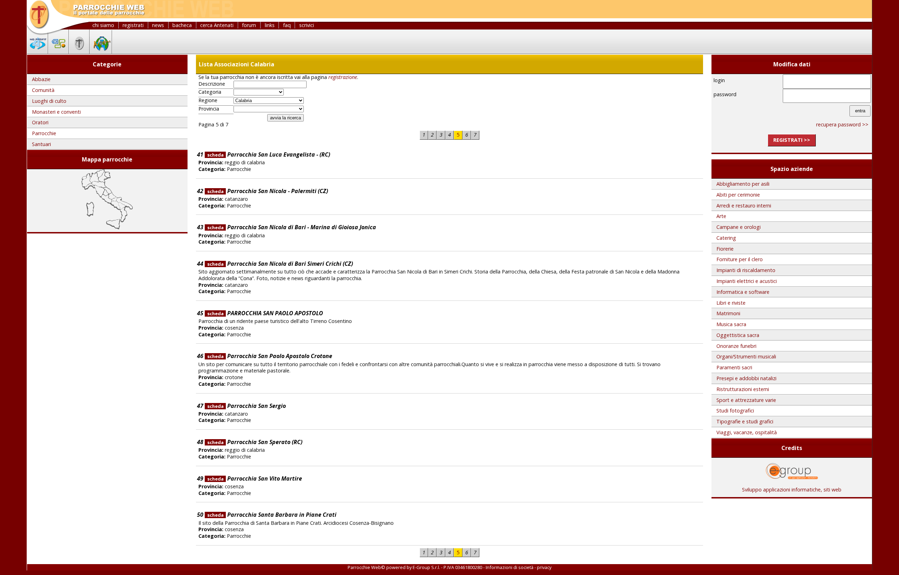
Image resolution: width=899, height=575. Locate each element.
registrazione (342, 77)
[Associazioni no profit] (37, 51)
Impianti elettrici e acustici (746, 281)
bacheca (182, 25)
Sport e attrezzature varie (746, 400)
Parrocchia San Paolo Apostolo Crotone (269, 356)
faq (287, 25)
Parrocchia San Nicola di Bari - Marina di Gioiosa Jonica (291, 227)
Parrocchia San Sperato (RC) (254, 442)
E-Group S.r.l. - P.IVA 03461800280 (447, 567)
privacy (544, 567)
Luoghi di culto (49, 101)
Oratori (40, 122)
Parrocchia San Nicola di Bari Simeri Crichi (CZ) (280, 263)
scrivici (306, 25)
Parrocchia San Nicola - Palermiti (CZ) (267, 191)
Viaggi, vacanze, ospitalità (746, 432)
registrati (133, 25)
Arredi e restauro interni (743, 205)
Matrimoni (728, 313)
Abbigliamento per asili (742, 183)
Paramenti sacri (734, 367)
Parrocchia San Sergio (246, 406)
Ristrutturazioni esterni (742, 389)
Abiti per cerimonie (738, 194)
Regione (207, 100)
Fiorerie (725, 248)
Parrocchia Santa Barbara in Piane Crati (271, 514)
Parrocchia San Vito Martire (254, 478)
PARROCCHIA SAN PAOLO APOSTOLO (265, 313)
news (158, 25)
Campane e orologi (738, 227)
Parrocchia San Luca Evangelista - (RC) (268, 154)
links (270, 25)
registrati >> (791, 140)
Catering (726, 237)
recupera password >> (842, 124)
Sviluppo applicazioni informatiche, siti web (791, 489)
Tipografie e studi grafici (744, 421)
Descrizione (211, 84)
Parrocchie (44, 133)
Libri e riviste (731, 302)
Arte (721, 216)
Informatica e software (742, 292)
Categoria (209, 92)
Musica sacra (731, 324)
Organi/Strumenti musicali (746, 356)
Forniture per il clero (739, 259)
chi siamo (103, 25)
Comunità (43, 90)
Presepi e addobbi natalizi (746, 378)
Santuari (41, 144)
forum (249, 25)
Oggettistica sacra (737, 335)
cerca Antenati (217, 25)
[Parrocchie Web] (79, 51)
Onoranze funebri (736, 346)
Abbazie (41, 79)
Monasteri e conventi (56, 111)
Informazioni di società (509, 567)
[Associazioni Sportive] (58, 51)
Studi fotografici (735, 410)
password (725, 94)
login (719, 80)
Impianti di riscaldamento (745, 270)
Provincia (208, 109)
